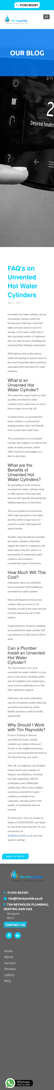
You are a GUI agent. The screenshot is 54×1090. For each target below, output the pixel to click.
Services (10, 963)
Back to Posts (15, 856)
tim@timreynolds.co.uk (20, 835)
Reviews (10, 969)
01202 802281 (29, 5)
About (8, 957)
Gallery (9, 975)
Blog (7, 981)
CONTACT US (15, 925)
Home (8, 951)
